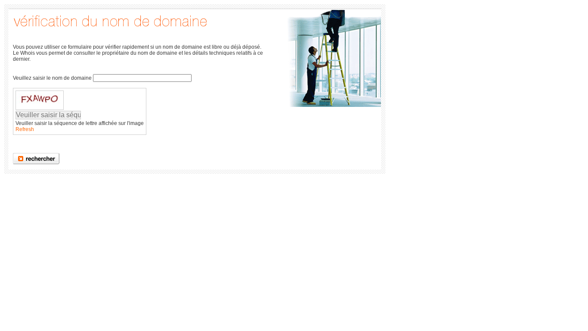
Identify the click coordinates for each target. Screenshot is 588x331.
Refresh (24, 129)
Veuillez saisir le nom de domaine (52, 78)
